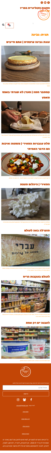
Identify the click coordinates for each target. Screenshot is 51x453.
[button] (33, 23)
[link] (48, 2)
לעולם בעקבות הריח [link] (36, 276)
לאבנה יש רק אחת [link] (38, 322)
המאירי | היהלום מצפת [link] (35, 184)
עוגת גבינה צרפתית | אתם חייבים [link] (28, 41)
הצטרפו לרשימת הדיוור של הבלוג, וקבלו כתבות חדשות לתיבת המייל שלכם (31, 383)
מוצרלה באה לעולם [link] (37, 230)
